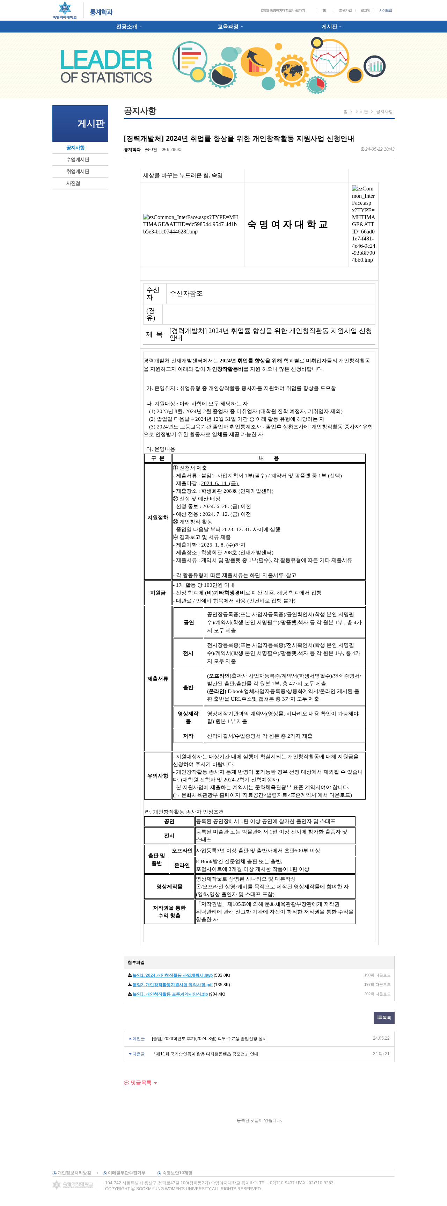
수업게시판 (77, 159)
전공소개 (126, 26)
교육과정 (228, 26)
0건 (153, 149)
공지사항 (75, 147)
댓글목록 (140, 1082)
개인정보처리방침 (74, 1172)
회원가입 (345, 10)
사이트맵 (385, 10)
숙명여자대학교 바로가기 (287, 10)
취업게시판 (77, 171)
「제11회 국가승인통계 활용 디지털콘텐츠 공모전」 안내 (205, 1054)
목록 (386, 1017)
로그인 (365, 10)
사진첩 (73, 183)
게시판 (329, 26)
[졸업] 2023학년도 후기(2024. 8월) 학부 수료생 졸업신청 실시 (209, 1038)
